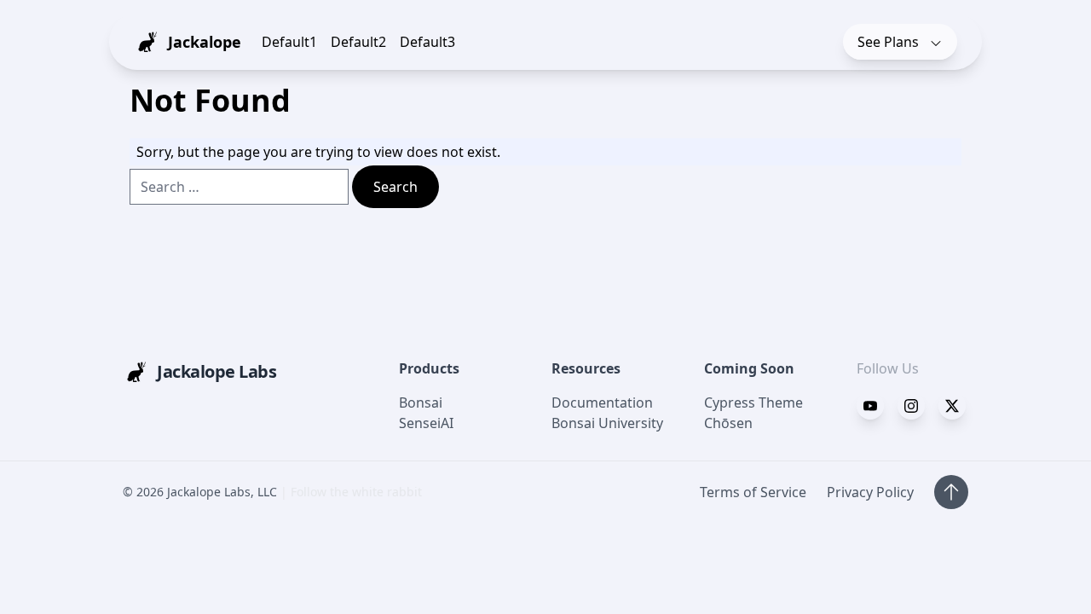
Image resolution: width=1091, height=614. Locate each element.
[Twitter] (911, 406)
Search (395, 186)
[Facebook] (870, 406)
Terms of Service (753, 492)
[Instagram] (952, 406)
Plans (889, 41)
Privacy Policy (870, 492)
